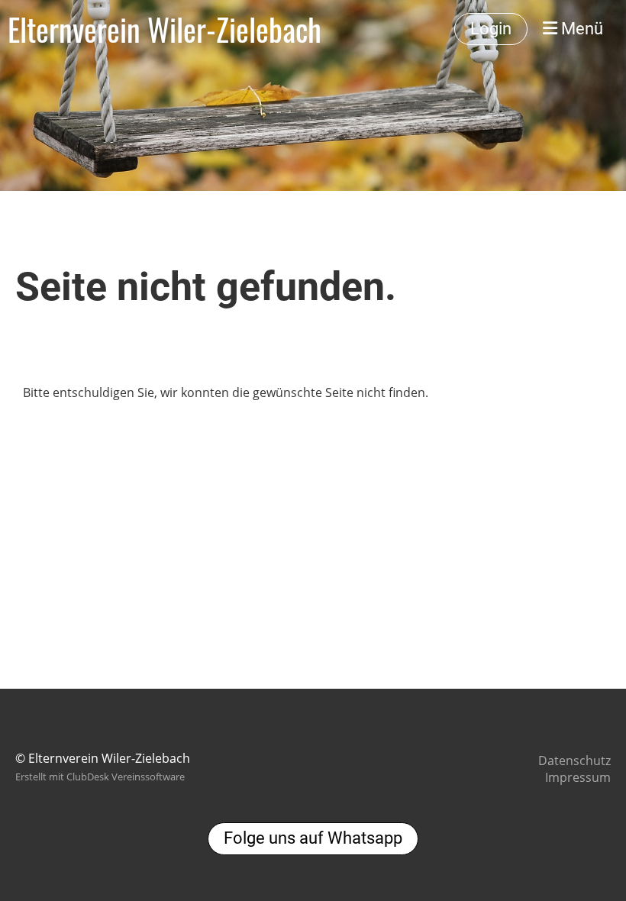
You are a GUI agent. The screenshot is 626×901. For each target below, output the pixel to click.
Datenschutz (574, 760)
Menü (580, 28)
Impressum (578, 777)
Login (490, 28)
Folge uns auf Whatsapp (313, 838)
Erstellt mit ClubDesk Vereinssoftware (100, 776)
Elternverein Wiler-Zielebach (164, 29)
